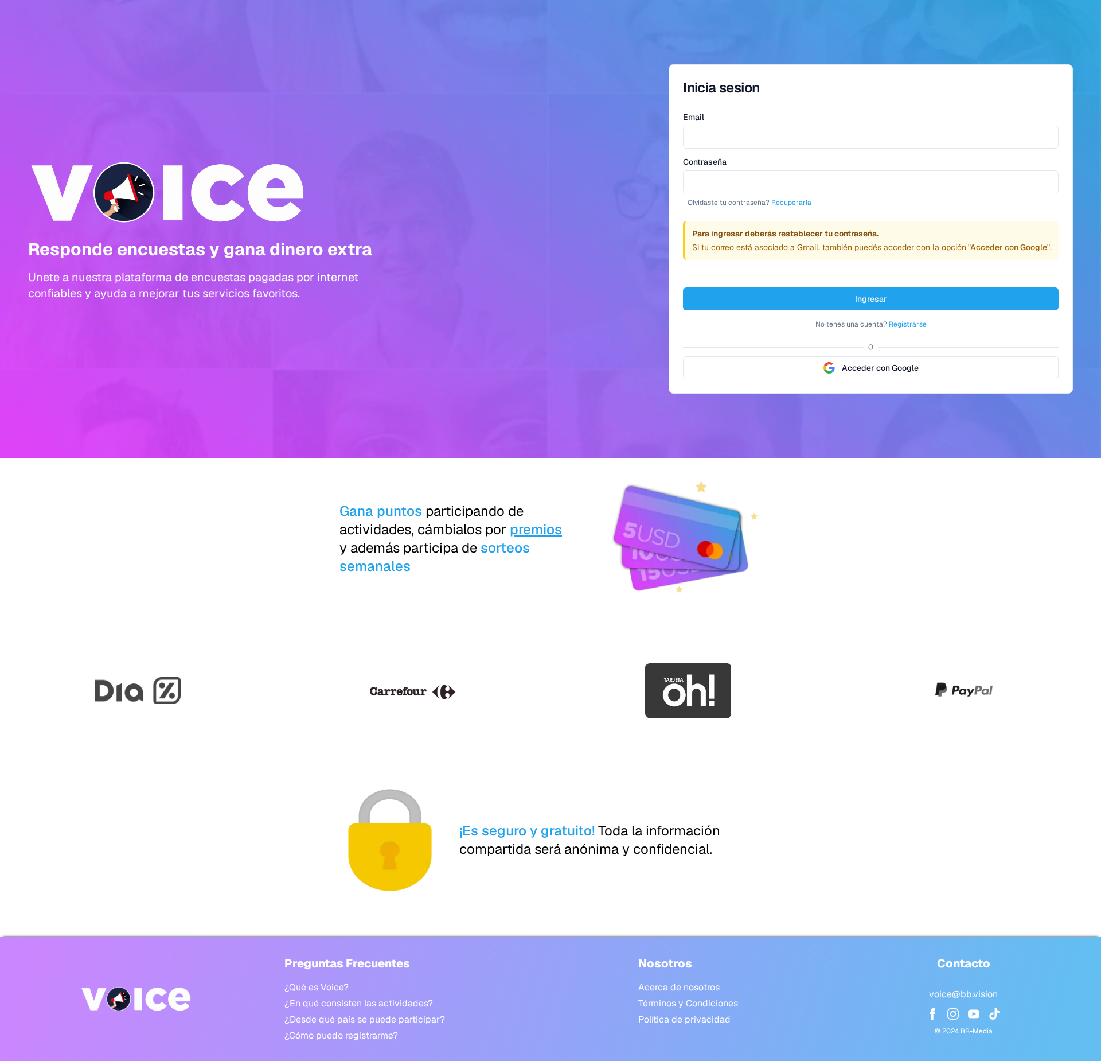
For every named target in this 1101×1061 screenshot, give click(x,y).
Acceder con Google (880, 368)
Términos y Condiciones (688, 1003)
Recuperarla (791, 202)
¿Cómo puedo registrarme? (341, 1035)
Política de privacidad (684, 1019)
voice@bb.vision (963, 994)
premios (536, 529)
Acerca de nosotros (679, 987)
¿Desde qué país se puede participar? (364, 1019)
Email (693, 117)
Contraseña (705, 162)
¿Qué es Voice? (316, 987)
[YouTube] (973, 1014)
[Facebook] (932, 1014)
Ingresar (871, 299)
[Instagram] (953, 1014)
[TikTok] (994, 1014)
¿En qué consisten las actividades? (358, 1003)
